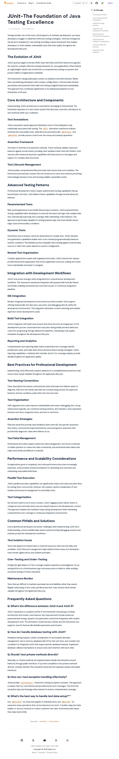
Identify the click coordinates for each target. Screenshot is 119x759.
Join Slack (43, 721)
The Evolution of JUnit (100, 15)
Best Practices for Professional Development (101, 35)
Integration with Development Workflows (100, 30)
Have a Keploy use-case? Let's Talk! (44, 746)
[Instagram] (56, 740)
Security (42, 752)
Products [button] (20, 3)
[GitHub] (22, 740)
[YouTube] (45, 740)
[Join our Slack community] (102, 3)
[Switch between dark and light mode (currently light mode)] (91, 3)
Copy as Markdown (15, 29)
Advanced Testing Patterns (98, 24)
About (34, 752)
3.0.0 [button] (109, 3)
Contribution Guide (43, 3)
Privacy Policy (52, 752)
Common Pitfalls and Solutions (99, 46)
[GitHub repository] (96, 3)
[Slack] (67, 740)
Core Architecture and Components (100, 19)
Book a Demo (54, 721)
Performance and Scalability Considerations (101, 40)
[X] (33, 740)
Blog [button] (30, 3)
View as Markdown (29, 29)
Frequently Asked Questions (98, 51)
